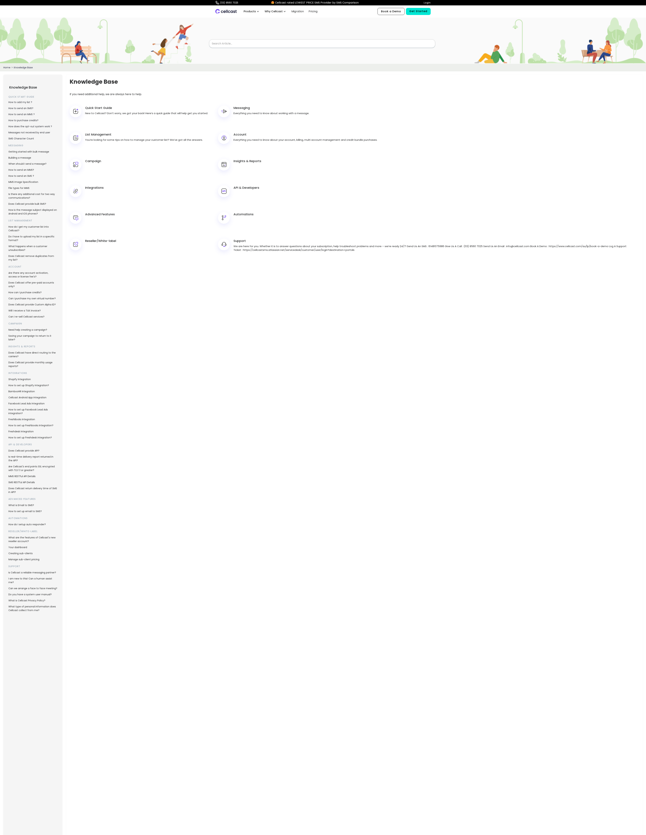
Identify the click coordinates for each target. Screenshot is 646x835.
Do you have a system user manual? (30, 594)
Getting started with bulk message (28, 151)
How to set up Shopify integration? (28, 385)
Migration (297, 11)
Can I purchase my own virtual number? (32, 298)
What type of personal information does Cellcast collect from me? (32, 608)
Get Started (418, 11)
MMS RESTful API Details (21, 476)
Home (6, 67)
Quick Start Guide (21, 96)
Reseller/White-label (23, 531)
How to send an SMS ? (21, 176)
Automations (18, 518)
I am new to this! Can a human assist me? (30, 580)
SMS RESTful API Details (21, 482)
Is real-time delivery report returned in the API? (30, 458)
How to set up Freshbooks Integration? (30, 425)
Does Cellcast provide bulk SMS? (27, 204)
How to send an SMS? (20, 108)
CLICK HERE (367, 3)
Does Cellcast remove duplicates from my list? (31, 257)
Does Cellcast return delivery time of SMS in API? (32, 490)
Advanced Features (22, 499)
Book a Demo (391, 11)
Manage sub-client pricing (23, 559)
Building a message (19, 157)
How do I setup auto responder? (27, 524)
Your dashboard (17, 547)
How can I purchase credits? (25, 292)
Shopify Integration (19, 379)
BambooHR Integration (21, 391)
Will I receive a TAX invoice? (24, 310)
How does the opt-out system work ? (30, 126)
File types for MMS (18, 188)
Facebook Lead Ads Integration (26, 403)
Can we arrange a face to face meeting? (32, 588)
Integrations (17, 373)
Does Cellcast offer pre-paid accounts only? (31, 284)
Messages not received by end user (29, 132)
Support (14, 566)
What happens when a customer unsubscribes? (27, 248)
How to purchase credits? (23, 120)
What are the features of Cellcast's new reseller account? (32, 539)
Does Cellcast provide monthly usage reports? (30, 364)
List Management (20, 220)
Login (427, 2)
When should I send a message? (27, 163)
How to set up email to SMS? (25, 511)
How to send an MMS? (21, 170)
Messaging (15, 145)
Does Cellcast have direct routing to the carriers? (32, 354)
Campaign (15, 323)
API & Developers (20, 444)
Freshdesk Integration (21, 431)
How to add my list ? (20, 102)
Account (15, 266)
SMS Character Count (21, 138)
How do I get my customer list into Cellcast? (28, 228)
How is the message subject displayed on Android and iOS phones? (32, 211)
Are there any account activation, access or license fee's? (28, 274)
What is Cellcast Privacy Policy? (26, 600)
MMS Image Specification (23, 182)
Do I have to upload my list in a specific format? (31, 238)
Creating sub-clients (20, 553)
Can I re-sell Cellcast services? (26, 316)
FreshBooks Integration (21, 419)
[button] (251, 11)
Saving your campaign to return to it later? (29, 337)
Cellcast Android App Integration (27, 397)
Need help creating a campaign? (27, 329)
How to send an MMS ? (21, 114)
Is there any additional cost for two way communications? (31, 195)
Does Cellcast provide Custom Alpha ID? (32, 304)
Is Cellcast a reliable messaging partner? (32, 572)
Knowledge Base (23, 67)
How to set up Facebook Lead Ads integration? (28, 411)
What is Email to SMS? (21, 505)
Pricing (313, 11)
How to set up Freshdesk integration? (30, 437)
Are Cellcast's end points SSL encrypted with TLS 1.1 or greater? (31, 468)
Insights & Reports (21, 346)
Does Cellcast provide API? (23, 450)
